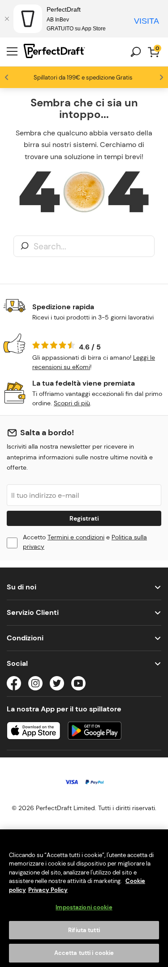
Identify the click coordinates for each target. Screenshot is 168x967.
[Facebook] (14, 685)
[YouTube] (78, 685)
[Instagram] (35, 685)
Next (161, 77)
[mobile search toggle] (135, 52)
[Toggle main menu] (12, 52)
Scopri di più (72, 403)
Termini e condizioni (75, 537)
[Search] (24, 246)
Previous (6, 77)
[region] (84, 898)
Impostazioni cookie (84, 907)
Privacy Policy (48, 890)
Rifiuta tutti (84, 930)
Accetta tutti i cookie (84, 953)
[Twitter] (57, 685)
